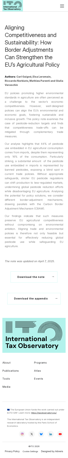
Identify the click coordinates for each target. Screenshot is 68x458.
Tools (6, 378)
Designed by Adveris (52, 451)
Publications (10, 370)
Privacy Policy (12, 451)
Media (6, 386)
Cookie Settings (30, 451)
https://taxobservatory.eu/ (44, 413)
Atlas (37, 370)
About (6, 362)
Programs (40, 362)
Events (38, 378)
